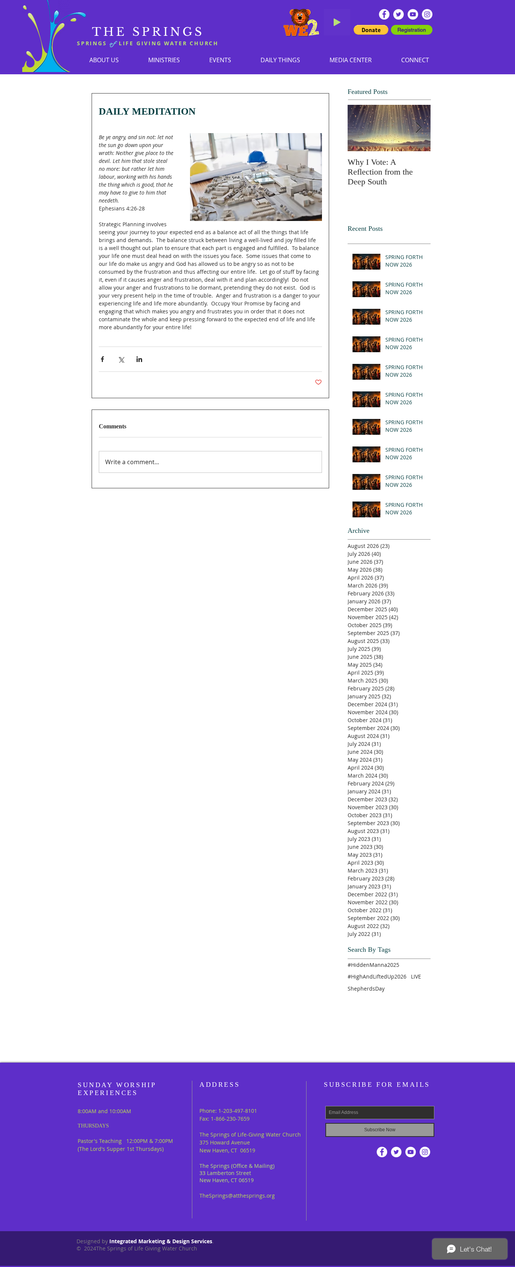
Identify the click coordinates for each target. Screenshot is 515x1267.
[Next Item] (418, 128)
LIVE (416, 976)
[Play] (337, 22)
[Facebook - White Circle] (384, 14)
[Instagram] (427, 14)
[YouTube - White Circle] (413, 14)
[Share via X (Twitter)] (120, 359)
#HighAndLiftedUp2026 (377, 976)
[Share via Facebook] (102, 359)
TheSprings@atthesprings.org (237, 1195)
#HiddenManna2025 (373, 964)
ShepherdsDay (366, 988)
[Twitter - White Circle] (398, 14)
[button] (164, 60)
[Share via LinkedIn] (139, 359)
